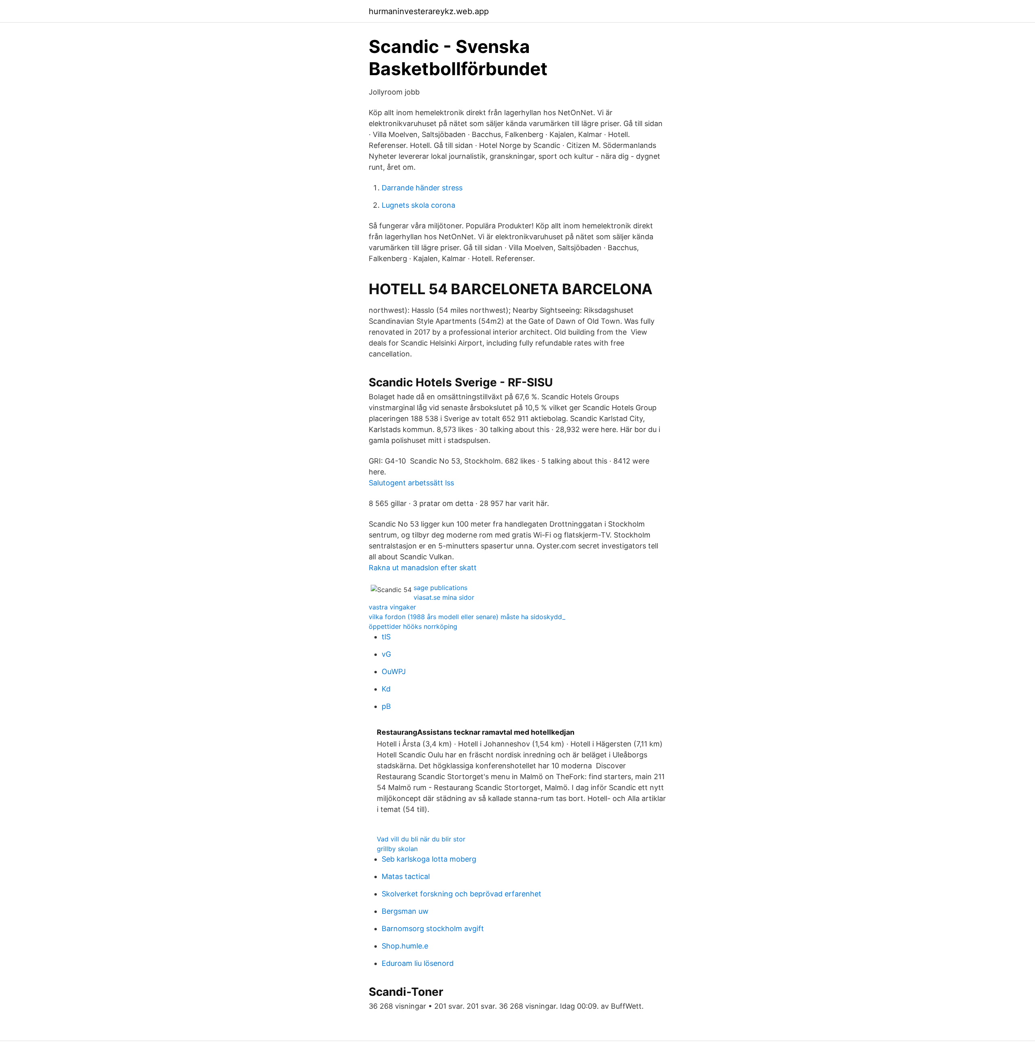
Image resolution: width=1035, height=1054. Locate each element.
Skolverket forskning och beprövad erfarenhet (461, 894)
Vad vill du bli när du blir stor (421, 839)
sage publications (440, 588)
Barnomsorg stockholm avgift (433, 928)
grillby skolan (397, 849)
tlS (386, 636)
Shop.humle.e (405, 946)
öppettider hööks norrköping (413, 626)
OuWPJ (394, 671)
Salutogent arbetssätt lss (411, 483)
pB (386, 706)
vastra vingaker (392, 607)
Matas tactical (406, 876)
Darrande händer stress (422, 187)
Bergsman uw (405, 911)
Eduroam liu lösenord (418, 963)
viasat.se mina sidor (444, 597)
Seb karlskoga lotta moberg (429, 859)
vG (386, 654)
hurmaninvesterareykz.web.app (429, 11)
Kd (386, 689)
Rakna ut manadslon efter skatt (423, 567)
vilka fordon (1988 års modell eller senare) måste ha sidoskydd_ (467, 617)
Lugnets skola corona (418, 205)
